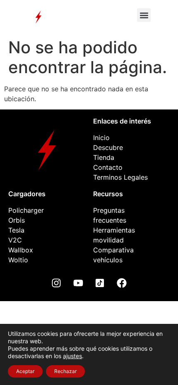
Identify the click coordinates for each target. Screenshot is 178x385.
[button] (144, 15)
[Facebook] (122, 283)
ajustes (72, 355)
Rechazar (65, 371)
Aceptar (25, 371)
